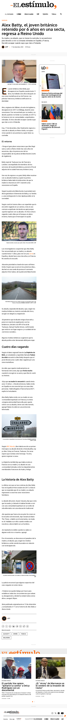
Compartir (65, 716)
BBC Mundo (11, 446)
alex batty (6, 634)
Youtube (62, 713)
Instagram (52, 713)
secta (31, 254)
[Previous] (40, 86)
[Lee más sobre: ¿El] (50, 668)
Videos (54, 14)
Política (44, 121)
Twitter (6, 626)
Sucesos (4, 20)
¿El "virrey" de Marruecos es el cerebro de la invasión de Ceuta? (50, 685)
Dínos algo (12, 719)
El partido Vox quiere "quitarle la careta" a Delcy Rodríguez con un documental (16, 687)
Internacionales (6, 680)
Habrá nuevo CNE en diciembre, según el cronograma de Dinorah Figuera (51, 126)
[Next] (64, 86)
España (15, 634)
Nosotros (5, 719)
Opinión (45, 14)
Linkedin (13, 626)
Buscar (61, 14)
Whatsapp (10, 626)
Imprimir (27, 626)
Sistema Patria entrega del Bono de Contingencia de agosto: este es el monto (52, 95)
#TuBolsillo (45, 90)
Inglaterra (6, 637)
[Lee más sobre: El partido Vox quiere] (16, 668)
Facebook (3, 626)
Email (20, 626)
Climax (19, 14)
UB (38, 14)
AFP (6, 47)
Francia (23, 634)
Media (18, 719)
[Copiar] (24, 626)
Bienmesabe (29, 14)
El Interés (9, 14)
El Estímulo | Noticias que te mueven (11, 712)
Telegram (17, 626)
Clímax (46, 719)
